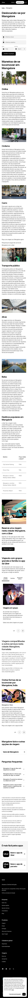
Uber (3, 2)
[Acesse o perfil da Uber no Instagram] (10, 969)
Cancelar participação (15, 994)
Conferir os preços (9, 53)
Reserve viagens (8, 549)
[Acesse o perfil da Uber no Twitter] (13, 969)
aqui (13, 989)
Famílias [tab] (13, 578)
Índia (3, 8)
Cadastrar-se (20, 2)
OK (24, 994)
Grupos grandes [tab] (5, 578)
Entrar (13, 2)
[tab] (25, 578)
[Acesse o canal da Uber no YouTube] (6, 969)
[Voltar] (18, 631)
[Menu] (26, 2)
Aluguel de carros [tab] (19, 578)
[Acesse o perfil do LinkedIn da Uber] (2, 969)
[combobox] (5, 37)
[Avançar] (23, 631)
